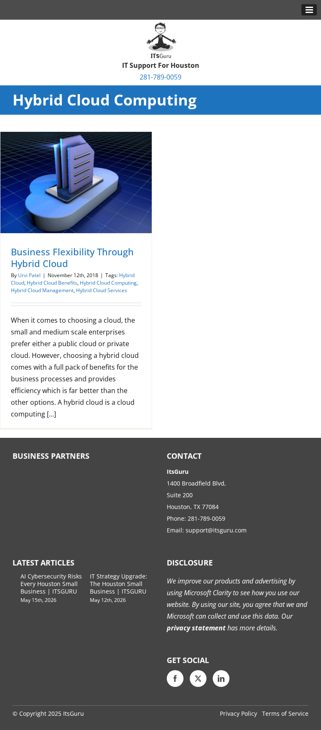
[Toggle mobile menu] (309, 9)
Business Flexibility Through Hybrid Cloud (72, 257)
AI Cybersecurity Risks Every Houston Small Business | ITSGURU (51, 583)
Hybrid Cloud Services (101, 290)
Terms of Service (285, 713)
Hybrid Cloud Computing (108, 282)
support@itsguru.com (216, 530)
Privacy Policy (238, 713)
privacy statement (196, 627)
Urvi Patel (29, 275)
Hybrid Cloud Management (42, 290)
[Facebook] (175, 678)
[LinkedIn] (221, 678)
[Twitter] (198, 678)
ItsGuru (73, 713)
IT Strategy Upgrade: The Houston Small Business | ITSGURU (118, 583)
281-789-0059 (160, 77)
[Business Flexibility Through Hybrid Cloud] (76, 182)
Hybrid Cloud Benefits (52, 282)
